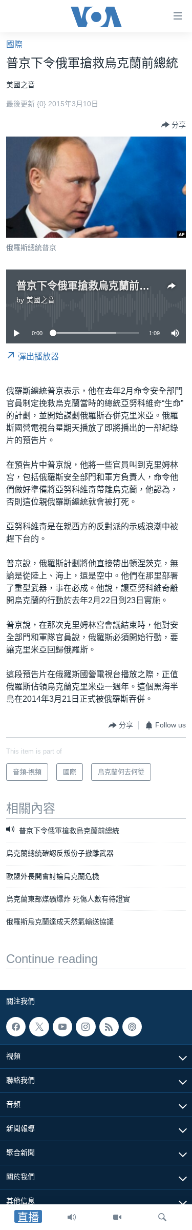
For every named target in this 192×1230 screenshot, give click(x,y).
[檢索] (162, 1217)
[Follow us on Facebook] (16, 1026)
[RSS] (109, 1026)
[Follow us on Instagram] (85, 1026)
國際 (14, 44)
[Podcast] (132, 1026)
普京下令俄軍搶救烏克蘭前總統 (88, 286)
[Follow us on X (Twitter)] (39, 1026)
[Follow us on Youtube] (62, 1026)
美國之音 (40, 300)
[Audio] (71, 1217)
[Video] (117, 1217)
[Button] (173, 125)
